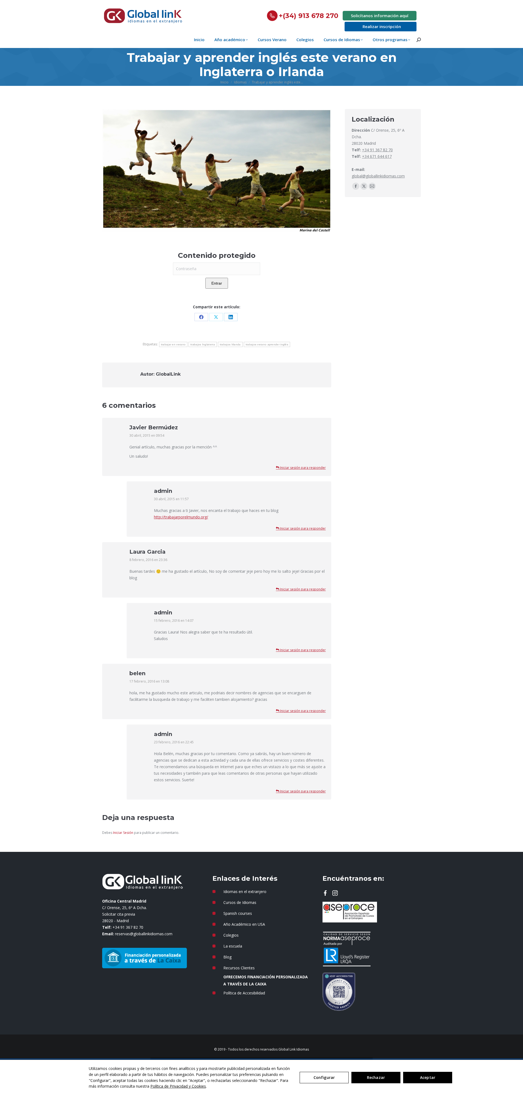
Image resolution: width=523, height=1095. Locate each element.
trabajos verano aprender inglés (267, 344)
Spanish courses (237, 913)
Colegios (231, 935)
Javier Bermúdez (153, 427)
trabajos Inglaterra (202, 344)
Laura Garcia (147, 551)
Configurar (324, 1077)
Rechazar (376, 1077)
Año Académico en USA (244, 924)
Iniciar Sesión (123, 832)
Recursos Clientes (239, 967)
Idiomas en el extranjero (244, 891)
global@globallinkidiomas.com (378, 176)
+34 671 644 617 (377, 156)
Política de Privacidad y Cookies (178, 1086)
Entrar (216, 283)
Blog (227, 957)
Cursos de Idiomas (239, 902)
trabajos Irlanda (230, 344)
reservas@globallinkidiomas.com (143, 933)
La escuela (232, 946)
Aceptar (427, 1077)
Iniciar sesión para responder (302, 467)
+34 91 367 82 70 (377, 149)
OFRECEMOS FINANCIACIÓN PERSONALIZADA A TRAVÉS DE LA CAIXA (265, 980)
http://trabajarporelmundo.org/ (181, 517)
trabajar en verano (173, 344)
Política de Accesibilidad (244, 993)
